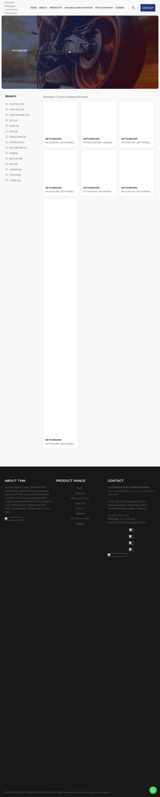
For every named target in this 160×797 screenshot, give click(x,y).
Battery (80, 508)
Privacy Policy (80, 792)
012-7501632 (127, 518)
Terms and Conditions (100, 792)
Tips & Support (104, 7)
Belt (80, 488)
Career (120, 7)
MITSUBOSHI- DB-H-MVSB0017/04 (136, 191)
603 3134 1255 (120, 515)
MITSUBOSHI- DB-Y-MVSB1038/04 (136, 142)
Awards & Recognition (78, 7)
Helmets (80, 523)
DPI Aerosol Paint (80, 518)
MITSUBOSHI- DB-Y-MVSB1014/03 (98, 191)
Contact (148, 8)
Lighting (80, 513)
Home (33, 7)
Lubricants (80, 493)
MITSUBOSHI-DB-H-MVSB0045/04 (60, 142)
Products (56, 7)
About (43, 7)
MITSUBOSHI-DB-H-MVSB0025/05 (98, 142)
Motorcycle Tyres (80, 498)
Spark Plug (79, 503)
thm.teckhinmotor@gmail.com (130, 522)
